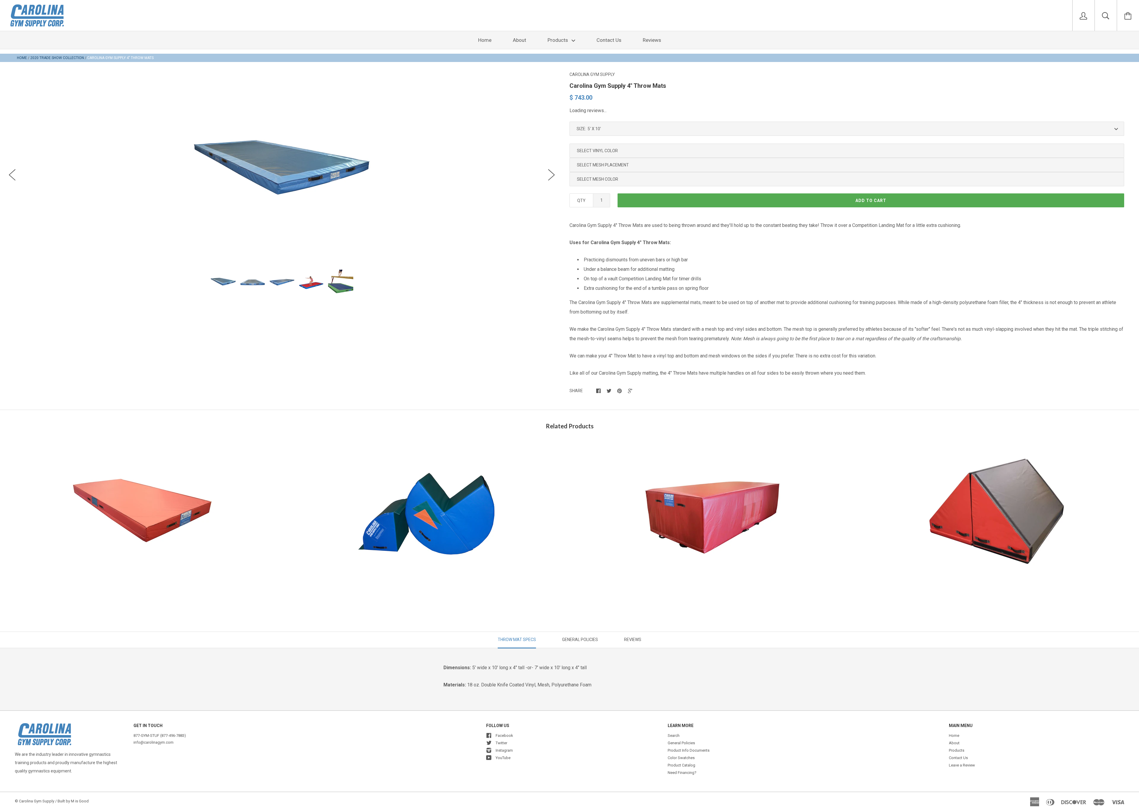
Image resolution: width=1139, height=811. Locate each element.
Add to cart (870, 200)
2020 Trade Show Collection (57, 58)
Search (674, 735)
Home (484, 40)
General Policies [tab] (580, 639)
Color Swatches (681, 758)
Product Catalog (681, 765)
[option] (282, 172)
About (519, 40)
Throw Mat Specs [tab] (517, 639)
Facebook (504, 735)
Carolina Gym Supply (592, 74)
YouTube (503, 758)
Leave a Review (962, 765)
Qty (581, 200)
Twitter (501, 743)
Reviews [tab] (632, 639)
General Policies (681, 743)
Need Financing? (682, 772)
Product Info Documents (689, 750)
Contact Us (608, 40)
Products (558, 40)
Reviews (652, 40)
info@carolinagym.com (153, 742)
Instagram (504, 750)
